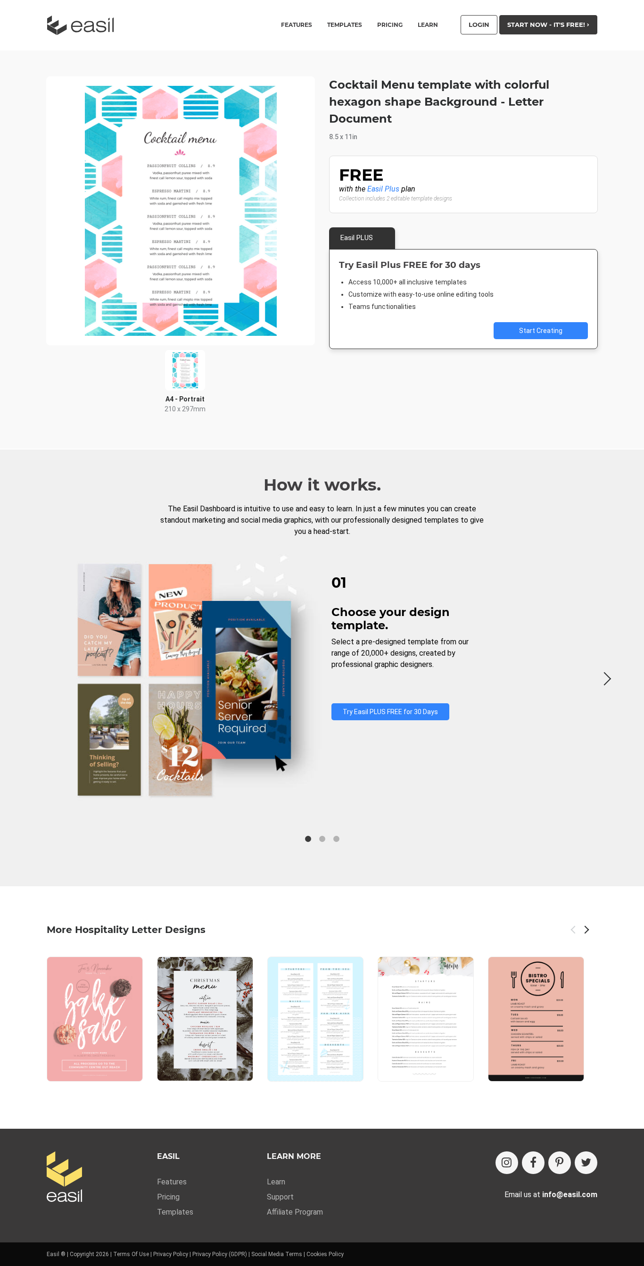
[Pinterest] (559, 1162)
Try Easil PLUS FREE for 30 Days (390, 712)
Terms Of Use (131, 1254)
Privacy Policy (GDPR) (219, 1254)
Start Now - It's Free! (547, 24)
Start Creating (540, 330)
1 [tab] (308, 839)
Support (280, 1196)
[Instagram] (506, 1162)
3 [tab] (336, 839)
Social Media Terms (276, 1254)
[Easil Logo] (83, 25)
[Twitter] (586, 1162)
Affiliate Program (295, 1212)
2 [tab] (322, 839)
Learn (428, 25)
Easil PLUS (356, 237)
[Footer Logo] (64, 1177)
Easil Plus (383, 188)
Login (479, 24)
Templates (175, 1212)
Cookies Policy (325, 1254)
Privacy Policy (170, 1254)
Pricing (390, 25)
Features (172, 1181)
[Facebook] (533, 1162)
